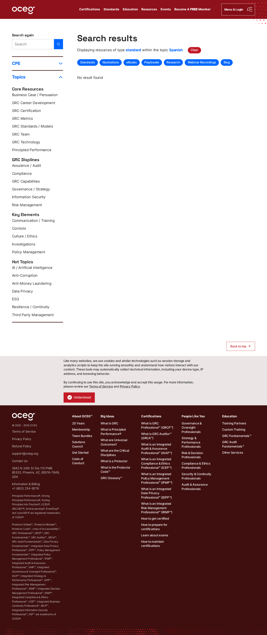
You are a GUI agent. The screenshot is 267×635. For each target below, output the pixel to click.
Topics (19, 77)
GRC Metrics (22, 118)
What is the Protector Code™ (115, 470)
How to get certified (155, 518)
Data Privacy (22, 291)
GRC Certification (26, 110)
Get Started (80, 452)
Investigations (23, 244)
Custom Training (233, 429)
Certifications (89, 9)
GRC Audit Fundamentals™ (233, 444)
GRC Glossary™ (111, 478)
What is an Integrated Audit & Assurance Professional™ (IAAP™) (156, 449)
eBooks (131, 62)
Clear (194, 50)
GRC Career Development (33, 103)
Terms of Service (101, 386)
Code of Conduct (78, 461)
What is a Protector (114, 461)
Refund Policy (21, 446)
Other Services (232, 452)
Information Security (29, 197)
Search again (23, 35)
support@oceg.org (25, 453)
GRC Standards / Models (32, 126)
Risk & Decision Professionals (192, 455)
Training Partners (234, 423)
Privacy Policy (130, 386)
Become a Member (192, 9)
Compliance (22, 173)
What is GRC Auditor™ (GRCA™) (156, 436)
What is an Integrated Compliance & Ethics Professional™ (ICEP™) (156, 463)
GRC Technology (26, 142)
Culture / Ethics (24, 236)
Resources (149, 9)
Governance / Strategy (31, 189)
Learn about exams (154, 535)
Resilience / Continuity (30, 307)
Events (166, 9)
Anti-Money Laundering (31, 283)
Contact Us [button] (20, 461)
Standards (111, 9)
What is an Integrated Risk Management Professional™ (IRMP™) (156, 508)
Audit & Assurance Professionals (195, 487)
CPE (16, 63)
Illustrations (110, 62)
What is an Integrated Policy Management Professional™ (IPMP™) (156, 478)
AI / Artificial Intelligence (32, 267)
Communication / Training (33, 220)
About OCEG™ (82, 416)
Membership (81, 429)
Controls (19, 228)
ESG (15, 299)
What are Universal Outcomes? (114, 442)
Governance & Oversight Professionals (192, 428)
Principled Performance (31, 150)
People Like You (193, 416)
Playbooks (151, 62)
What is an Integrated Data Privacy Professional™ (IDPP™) (156, 493)
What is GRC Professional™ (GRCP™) (157, 426)
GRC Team (21, 134)
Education (130, 9)
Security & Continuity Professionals (196, 476)
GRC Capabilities (26, 181)
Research (173, 62)
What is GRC (109, 423)
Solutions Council (78, 444)
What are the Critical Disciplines (115, 453)
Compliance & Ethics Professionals (196, 466)
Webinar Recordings (202, 62)
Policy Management (28, 252)
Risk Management (27, 205)
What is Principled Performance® (113, 432)
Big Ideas (107, 416)
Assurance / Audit (26, 165)
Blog (227, 62)
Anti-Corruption (25, 275)
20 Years (78, 423)
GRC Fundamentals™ (236, 436)
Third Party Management (33, 315)
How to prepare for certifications (154, 527)
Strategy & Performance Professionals (191, 442)
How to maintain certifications (152, 544)
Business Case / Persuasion (35, 95)
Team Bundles (82, 436)
